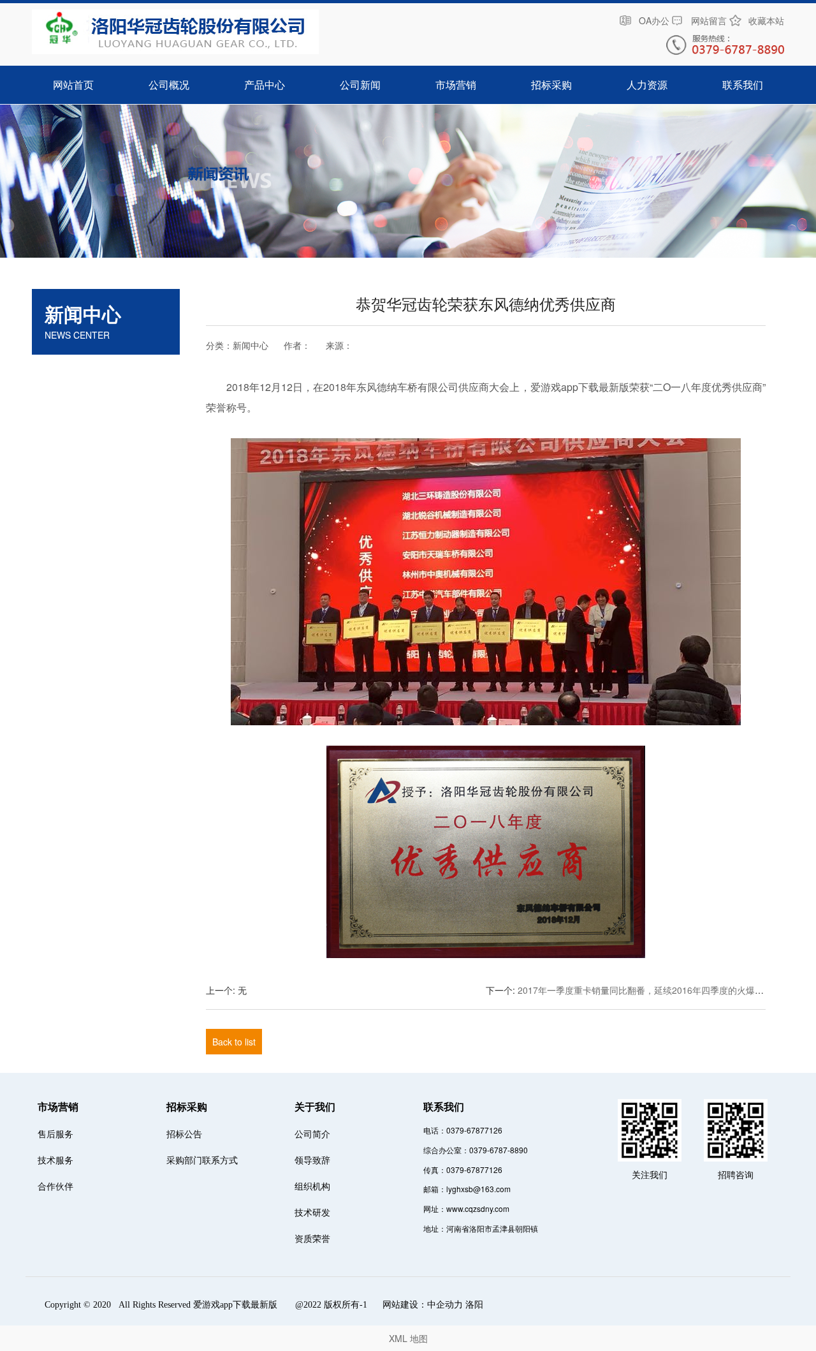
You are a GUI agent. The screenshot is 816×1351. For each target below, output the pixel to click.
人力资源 (647, 84)
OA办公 (654, 20)
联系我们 (742, 84)
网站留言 (709, 20)
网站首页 (73, 84)
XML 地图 (408, 1338)
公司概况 (169, 84)
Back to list (234, 1041)
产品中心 (264, 84)
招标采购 (551, 84)
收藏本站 (766, 20)
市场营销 (455, 84)
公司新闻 (360, 84)
